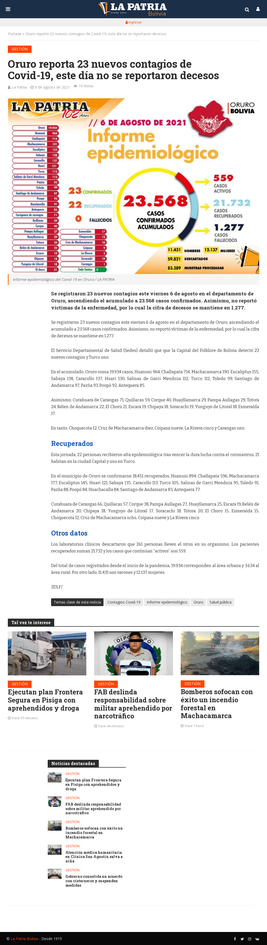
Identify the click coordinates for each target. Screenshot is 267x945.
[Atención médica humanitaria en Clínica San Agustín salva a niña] (55, 850)
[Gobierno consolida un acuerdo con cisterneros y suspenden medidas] (55, 874)
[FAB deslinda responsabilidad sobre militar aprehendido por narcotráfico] (133, 653)
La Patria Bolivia (24, 938)
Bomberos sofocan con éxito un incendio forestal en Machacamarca (217, 704)
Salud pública (221, 602)
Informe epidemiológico (167, 602)
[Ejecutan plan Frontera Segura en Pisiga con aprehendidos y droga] (47, 653)
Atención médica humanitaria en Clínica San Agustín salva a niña (94, 856)
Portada (14, 33)
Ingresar (135, 22)
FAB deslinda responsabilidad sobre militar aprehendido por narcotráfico (133, 704)
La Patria (19, 87)
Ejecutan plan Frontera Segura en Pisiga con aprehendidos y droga (45, 700)
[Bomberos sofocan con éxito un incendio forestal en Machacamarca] (220, 653)
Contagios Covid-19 (124, 602)
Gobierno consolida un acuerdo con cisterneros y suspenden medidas (93, 880)
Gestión (20, 48)
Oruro (198, 602)
